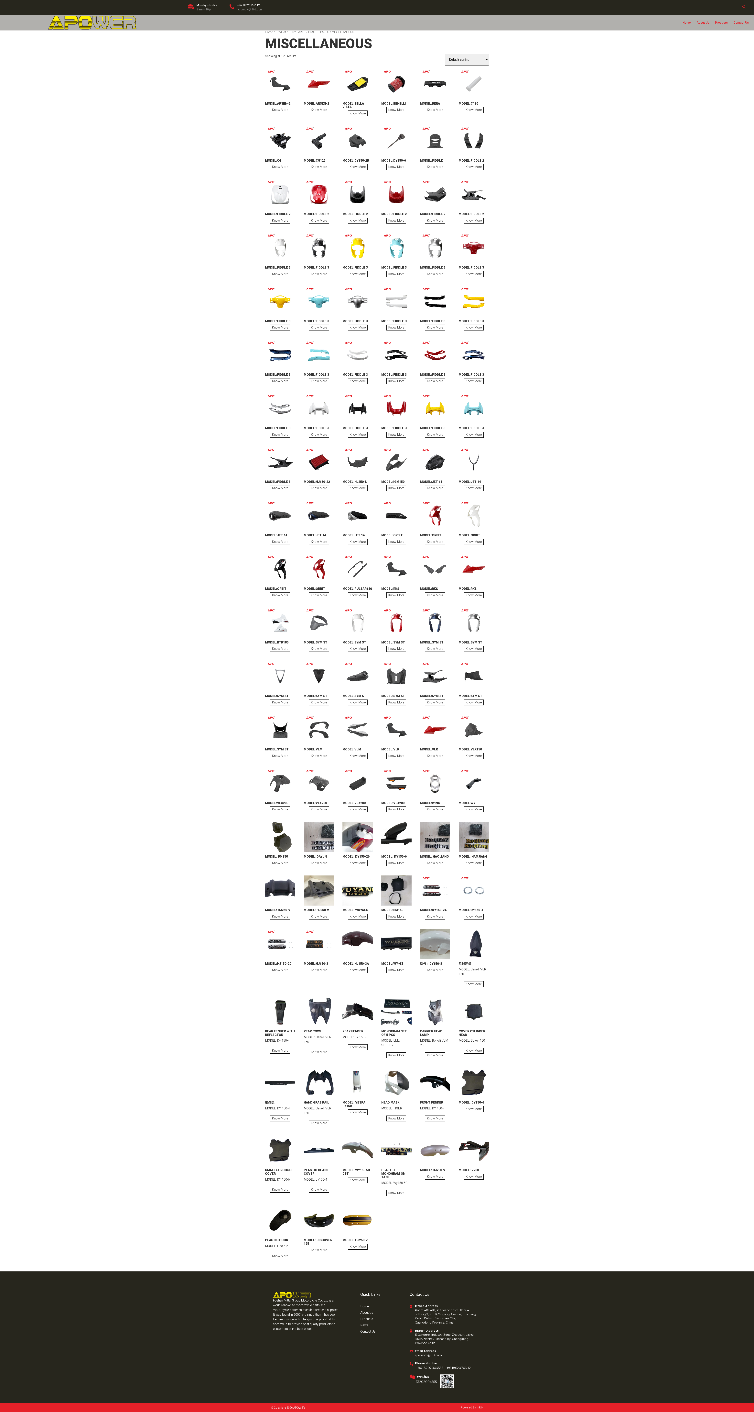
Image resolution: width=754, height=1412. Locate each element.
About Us (703, 22)
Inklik (479, 1407)
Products (721, 22)
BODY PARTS (297, 32)
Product (281, 32)
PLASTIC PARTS (318, 32)
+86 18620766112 (248, 5)
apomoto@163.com (250, 9)
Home (687, 22)
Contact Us (741, 22)
